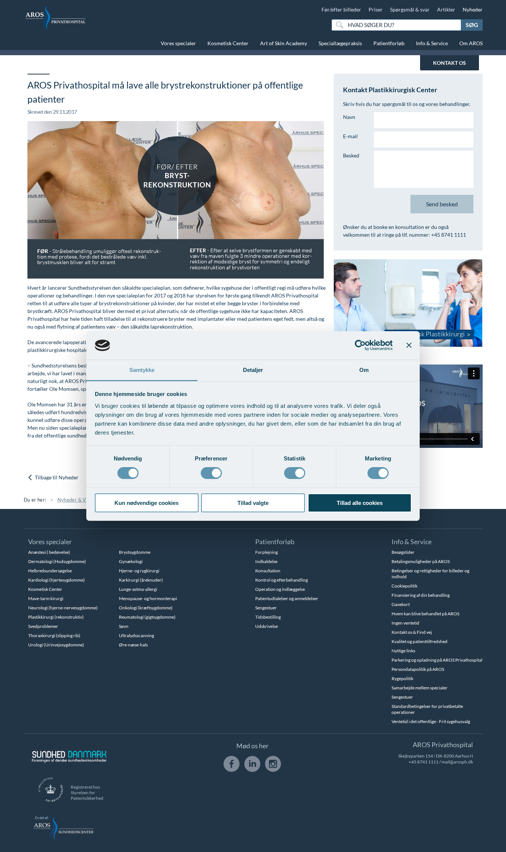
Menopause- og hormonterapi (148, 598)
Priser (376, 9)
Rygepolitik (402, 678)
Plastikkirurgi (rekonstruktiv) (56, 617)
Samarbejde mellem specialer (419, 687)
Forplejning (266, 552)
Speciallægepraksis (340, 43)
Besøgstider (403, 552)
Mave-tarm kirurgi (45, 598)
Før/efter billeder (341, 9)
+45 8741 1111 (424, 762)
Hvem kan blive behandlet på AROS (425, 613)
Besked (351, 155)
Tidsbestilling (268, 617)
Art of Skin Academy (283, 43)
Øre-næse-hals (133, 645)
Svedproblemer (43, 626)
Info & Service (432, 43)
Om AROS (471, 43)
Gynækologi (131, 561)
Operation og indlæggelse (280, 589)
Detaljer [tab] (253, 370)
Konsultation (267, 570)
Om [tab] (364, 370)
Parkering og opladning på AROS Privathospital (437, 660)
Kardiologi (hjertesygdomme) (56, 580)
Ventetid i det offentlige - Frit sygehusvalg (431, 721)
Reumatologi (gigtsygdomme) (147, 617)
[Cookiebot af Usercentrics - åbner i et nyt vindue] (360, 345)
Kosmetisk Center (228, 43)
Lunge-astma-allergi (138, 589)
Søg (472, 24)
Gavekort (401, 604)
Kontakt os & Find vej (412, 632)
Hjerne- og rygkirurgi (139, 570)
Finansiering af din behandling (421, 595)
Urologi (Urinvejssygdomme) (56, 645)
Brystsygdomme (134, 552)
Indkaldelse (266, 561)
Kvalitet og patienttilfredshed (419, 641)
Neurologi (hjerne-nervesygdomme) (63, 607)
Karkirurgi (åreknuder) (141, 580)
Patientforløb (389, 43)
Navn (349, 117)
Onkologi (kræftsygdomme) (146, 607)
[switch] (211, 472)
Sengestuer (266, 607)
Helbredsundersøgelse (50, 570)
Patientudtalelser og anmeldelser (286, 598)
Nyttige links (403, 650)
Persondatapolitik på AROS (418, 669)
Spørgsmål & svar (410, 9)
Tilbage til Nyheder (56, 477)
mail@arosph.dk (457, 762)
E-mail (350, 136)
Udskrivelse (266, 626)
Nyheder (473, 9)
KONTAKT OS (449, 63)
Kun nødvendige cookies (146, 503)
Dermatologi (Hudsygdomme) (57, 561)
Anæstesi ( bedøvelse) (49, 552)
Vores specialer (178, 43)
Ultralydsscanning (136, 635)
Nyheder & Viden (76, 500)
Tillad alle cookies (360, 503)
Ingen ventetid (405, 623)
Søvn (124, 626)
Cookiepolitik (404, 586)
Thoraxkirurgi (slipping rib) (54, 635)
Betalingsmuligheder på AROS (421, 561)
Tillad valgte (253, 503)
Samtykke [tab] (142, 370)
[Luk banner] (409, 345)
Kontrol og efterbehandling (281, 580)
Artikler (446, 9)
